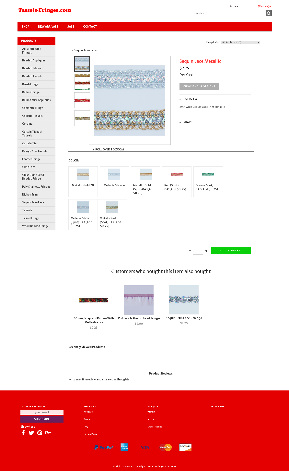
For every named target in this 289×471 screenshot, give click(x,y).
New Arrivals (48, 26)
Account (234, 6)
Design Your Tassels (34, 151)
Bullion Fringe (31, 92)
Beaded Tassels (32, 76)
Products (29, 41)
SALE (70, 26)
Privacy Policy (90, 434)
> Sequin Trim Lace (84, 50)
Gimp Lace (28, 167)
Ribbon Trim (30, 194)
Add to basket (231, 250)
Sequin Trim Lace (33, 202)
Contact (90, 26)
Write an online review (82, 379)
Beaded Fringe (31, 68)
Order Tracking (154, 427)
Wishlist (151, 412)
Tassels (27, 210)
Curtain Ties (30, 143)
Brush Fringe (30, 84)
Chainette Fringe (32, 108)
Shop (25, 26)
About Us (88, 412)
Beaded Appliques (33, 60)
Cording (27, 123)
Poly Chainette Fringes (36, 186)
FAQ (86, 427)
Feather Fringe (31, 159)
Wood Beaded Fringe (35, 226)
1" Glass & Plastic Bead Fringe (139, 318)
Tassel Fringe (30, 218)
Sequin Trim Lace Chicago (184, 318)
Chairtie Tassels (32, 116)
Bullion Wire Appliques (36, 100)
